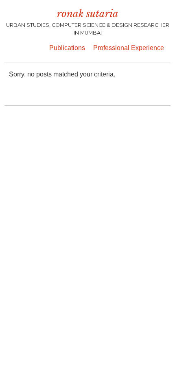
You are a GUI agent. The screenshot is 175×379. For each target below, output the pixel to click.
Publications (67, 47)
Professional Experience (128, 47)
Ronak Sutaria (87, 14)
